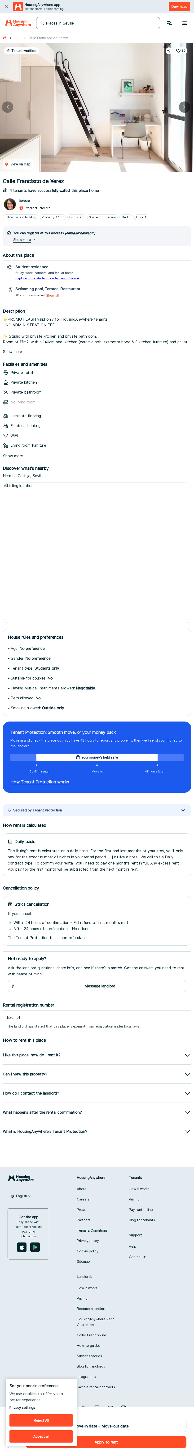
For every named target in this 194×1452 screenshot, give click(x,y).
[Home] (18, 23)
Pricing (134, 1199)
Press (81, 1210)
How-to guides (89, 1345)
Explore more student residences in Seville (47, 278)
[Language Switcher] (169, 23)
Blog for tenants (142, 1220)
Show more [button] (22, 240)
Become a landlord (91, 1309)
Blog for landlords (91, 1366)
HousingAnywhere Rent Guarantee (95, 1322)
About (82, 1189)
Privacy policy (88, 1241)
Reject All (41, 1420)
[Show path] (17, 38)
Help (132, 1246)
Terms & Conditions (92, 1230)
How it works (139, 1189)
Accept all (41, 1436)
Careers (83, 1199)
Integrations (86, 1377)
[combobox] (21, 1196)
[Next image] (184, 107)
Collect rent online (91, 1335)
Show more (12, 352)
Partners (83, 1220)
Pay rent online (141, 1210)
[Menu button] (184, 23)
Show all (52, 295)
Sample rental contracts (96, 1387)
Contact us (137, 1257)
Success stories (89, 1356)
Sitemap (83, 1261)
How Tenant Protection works (39, 781)
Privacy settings (22, 1408)
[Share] (169, 50)
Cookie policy (87, 1251)
